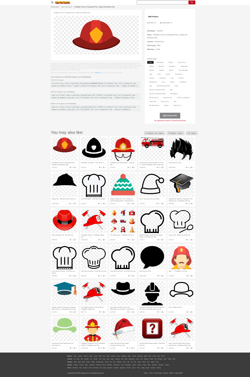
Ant (75, 359)
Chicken (95, 359)
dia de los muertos (183, 97)
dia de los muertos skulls (157, 93)
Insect (137, 359)
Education (109, 365)
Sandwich (110, 367)
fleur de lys (165, 101)
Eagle (112, 359)
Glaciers (113, 356)
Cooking (153, 367)
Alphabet (154, 365)
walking (119, 362)
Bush (149, 356)
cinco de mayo (183, 70)
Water (145, 356)
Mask (75, 362)
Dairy (80, 367)
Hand (157, 362)
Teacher (81, 365)
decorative (178, 74)
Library (134, 365)
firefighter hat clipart (155, 133)
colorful (181, 78)
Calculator (161, 365)
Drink (90, 367)
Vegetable (122, 367)
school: (70, 365)
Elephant (117, 359)
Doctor (106, 362)
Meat (104, 367)
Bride (83, 362)
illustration (172, 66)
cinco (163, 82)
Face (148, 362)
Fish (122, 359)
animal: (69, 359)
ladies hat (152, 101)
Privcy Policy (158, 373)
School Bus (117, 365)
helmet (166, 105)
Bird (82, 359)
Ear (111, 362)
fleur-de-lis (177, 105)
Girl (132, 362)
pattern (171, 62)
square (171, 70)
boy (135, 362)
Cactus (91, 356)
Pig (155, 359)
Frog (126, 359)
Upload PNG (179, 373)
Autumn (80, 356)
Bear (78, 359)
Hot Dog (158, 367)
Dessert (85, 367)
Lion (141, 359)
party (159, 74)
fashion (151, 70)
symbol (151, 66)
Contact (165, 373)
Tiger (165, 359)
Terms (151, 373)
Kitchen (129, 367)
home (124, 362)
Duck (107, 359)
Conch (95, 356)
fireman (151, 78)
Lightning (123, 356)
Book (86, 365)
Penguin (160, 359)
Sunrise (134, 356)
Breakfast (75, 367)
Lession (167, 365)
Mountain (140, 356)
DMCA (171, 373)
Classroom (92, 365)
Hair (128, 362)
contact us (98, 72)
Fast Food (95, 367)
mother (93, 362)
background (153, 82)
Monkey (146, 359)
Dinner (134, 367)
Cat (91, 359)
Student (76, 365)
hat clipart (191, 133)
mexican (161, 66)
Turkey (169, 359)
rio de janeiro (153, 97)
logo (150, 74)
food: (69, 367)
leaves (168, 74)
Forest (162, 356)
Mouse (151, 359)
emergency (174, 93)
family (88, 362)
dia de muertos (154, 105)
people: (69, 362)
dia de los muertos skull (157, 90)
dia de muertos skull (163, 86)
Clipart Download (66, 7)
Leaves (86, 356)
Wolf (174, 359)
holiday (161, 70)
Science (139, 365)
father (139, 362)
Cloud (154, 356)
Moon (129, 356)
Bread (147, 367)
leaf (172, 78)
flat (175, 101)
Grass (118, 356)
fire (150, 62)
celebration (184, 66)
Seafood (116, 367)
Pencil (104, 365)
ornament (162, 78)
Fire (104, 356)
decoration (160, 62)
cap (150, 86)
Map (122, 365)
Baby (79, 362)
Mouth (144, 362)
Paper (144, 365)
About (146, 373)
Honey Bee (132, 359)
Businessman (100, 362)
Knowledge (128, 365)
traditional (183, 82)
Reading (98, 365)
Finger (152, 362)
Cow (100, 359)
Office (149, 365)
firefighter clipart (175, 133)
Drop (158, 356)
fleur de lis (182, 62)
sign (171, 90)
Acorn (75, 356)
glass (176, 86)
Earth (100, 356)
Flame (108, 356)
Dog (104, 359)
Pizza (138, 367)
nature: (69, 356)
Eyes (114, 362)
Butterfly (86, 359)
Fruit (101, 367)
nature (172, 82)
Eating (143, 367)
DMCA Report (153, 16)
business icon (167, 97)
